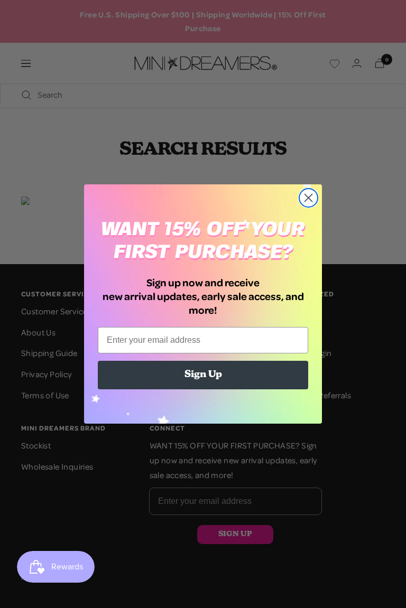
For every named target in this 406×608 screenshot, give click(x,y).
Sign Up (203, 375)
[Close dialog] (308, 198)
